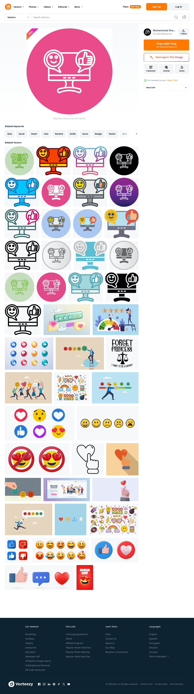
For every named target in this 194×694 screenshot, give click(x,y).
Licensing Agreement (77, 634)
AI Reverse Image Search (38, 660)
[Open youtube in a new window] (68, 684)
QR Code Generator (35, 669)
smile (73, 133)
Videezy (29, 643)
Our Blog (110, 647)
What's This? (172, 80)
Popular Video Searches (78, 656)
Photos (32, 6)
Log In (178, 6)
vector (112, 133)
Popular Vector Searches (78, 647)
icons (85, 133)
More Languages (158, 656)
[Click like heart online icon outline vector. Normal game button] (88, 459)
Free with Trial (166, 45)
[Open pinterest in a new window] (54, 684)
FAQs (108, 634)
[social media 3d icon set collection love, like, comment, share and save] (70, 519)
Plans (126, 6)
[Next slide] (134, 134)
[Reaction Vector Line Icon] (23, 319)
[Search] (176, 17)
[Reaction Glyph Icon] (121, 287)
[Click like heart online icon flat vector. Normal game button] (122, 459)
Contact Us (111, 638)
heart (34, 133)
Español (153, 638)
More (77, 6)
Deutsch (153, 647)
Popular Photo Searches (78, 652)
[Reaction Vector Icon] (19, 160)
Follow (184, 33)
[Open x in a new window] (64, 684)
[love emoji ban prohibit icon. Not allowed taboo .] (37, 459)
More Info (150, 87)
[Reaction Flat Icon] (121, 223)
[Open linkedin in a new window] (49, 684)
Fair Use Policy (176, 684)
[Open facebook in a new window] (39, 684)
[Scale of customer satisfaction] (107, 423)
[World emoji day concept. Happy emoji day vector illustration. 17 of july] (85, 577)
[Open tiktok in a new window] (59, 684)
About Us (110, 643)
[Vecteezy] (8, 7)
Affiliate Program (74, 643)
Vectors (17, 6)
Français (153, 652)
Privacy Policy (161, 684)
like (46, 133)
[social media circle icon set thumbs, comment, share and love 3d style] (29, 353)
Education (30, 652)
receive (59, 133)
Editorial (62, 6)
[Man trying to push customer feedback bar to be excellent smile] (115, 387)
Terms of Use (146, 684)
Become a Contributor (117, 652)
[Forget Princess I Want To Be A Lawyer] (122, 353)
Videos (47, 6)
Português (154, 643)
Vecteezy (29, 638)
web (124, 133)
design (98, 133)
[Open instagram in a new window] (44, 684)
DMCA (69, 638)
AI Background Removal (37, 665)
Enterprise (30, 647)
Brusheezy (30, 634)
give (9, 133)
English (153, 634)
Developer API (32, 656)
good (21, 133)
